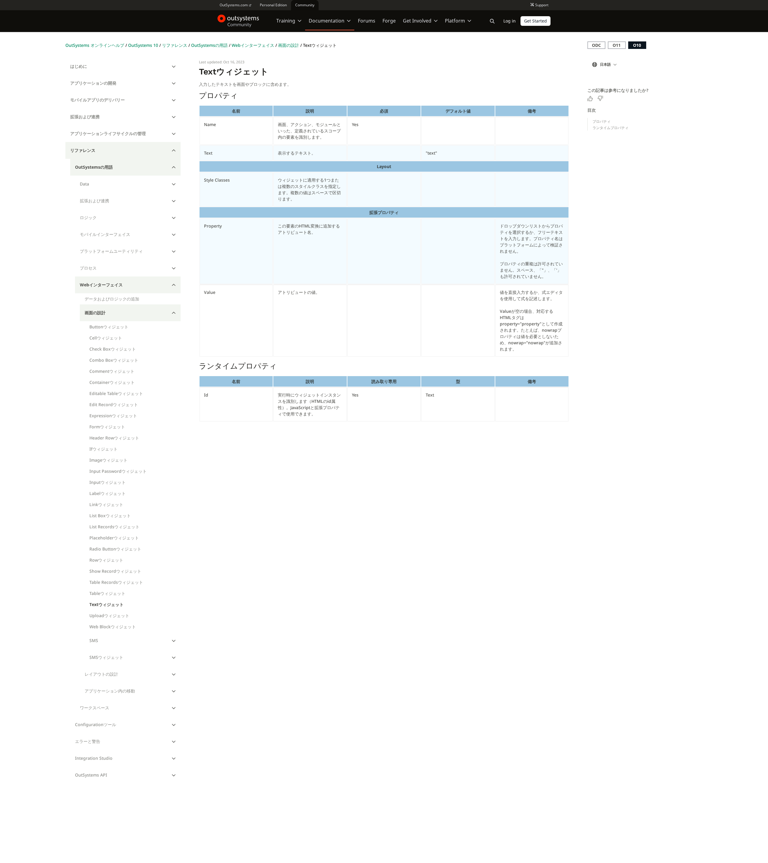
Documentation (326, 20)
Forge (389, 20)
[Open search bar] (492, 21)
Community (304, 5)
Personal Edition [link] (273, 5)
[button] (605, 65)
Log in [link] (509, 21)
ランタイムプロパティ (610, 127)
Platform (455, 20)
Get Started (535, 21)
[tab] (123, 66)
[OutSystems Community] (238, 21)
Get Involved (417, 20)
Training (285, 20)
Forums (366, 20)
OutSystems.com (234, 5)
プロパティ (601, 121)
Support (541, 5)
